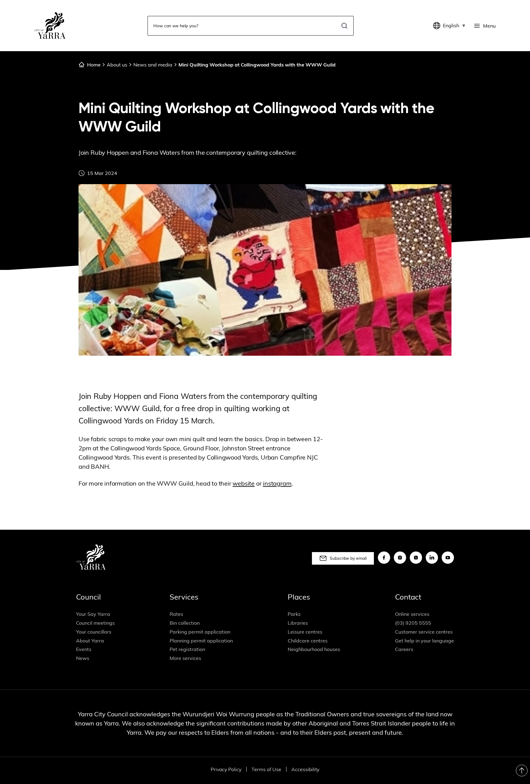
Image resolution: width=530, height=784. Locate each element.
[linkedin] (432, 557)
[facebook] (384, 557)
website (243, 483)
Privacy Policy (226, 769)
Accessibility (305, 769)
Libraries (298, 623)
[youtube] (448, 557)
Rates (176, 614)
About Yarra (90, 641)
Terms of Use (266, 769)
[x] (416, 557)
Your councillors (93, 632)
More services (185, 658)
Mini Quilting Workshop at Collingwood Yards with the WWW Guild (257, 65)
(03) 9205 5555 (413, 623)
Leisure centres (305, 632)
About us (117, 65)
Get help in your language (424, 641)
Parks (294, 614)
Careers (404, 649)
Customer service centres (424, 632)
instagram (277, 483)
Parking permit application (200, 632)
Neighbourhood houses (314, 649)
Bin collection (185, 623)
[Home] (50, 25)
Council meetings (95, 623)
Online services (412, 614)
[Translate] (438, 26)
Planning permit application (201, 641)
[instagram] (400, 557)
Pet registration (187, 649)
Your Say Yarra (93, 614)
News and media (152, 65)
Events (83, 649)
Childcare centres (308, 641)
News (82, 658)
